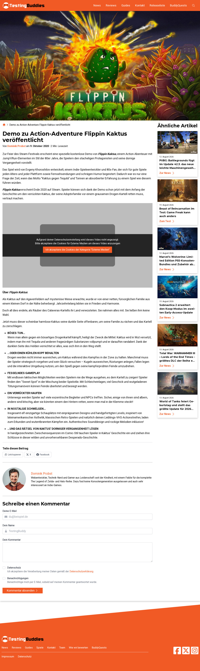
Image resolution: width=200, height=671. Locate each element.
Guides (125, 5)
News (97, 5)
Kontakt (140, 5)
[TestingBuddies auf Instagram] (194, 651)
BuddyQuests (178, 5)
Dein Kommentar (11, 539)
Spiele (39, 647)
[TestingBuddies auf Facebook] (177, 651)
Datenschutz (50, 569)
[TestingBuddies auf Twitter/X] (186, 651)
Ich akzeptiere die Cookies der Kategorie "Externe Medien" (77, 249)
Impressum (8, 656)
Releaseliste (157, 5)
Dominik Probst (16, 146)
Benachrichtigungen (52, 580)
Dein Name (8, 525)
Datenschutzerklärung (81, 571)
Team (62, 647)
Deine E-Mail (9, 511)
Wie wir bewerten (78, 647)
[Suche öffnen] (193, 5)
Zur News (165, 173)
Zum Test (165, 221)
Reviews (111, 5)
